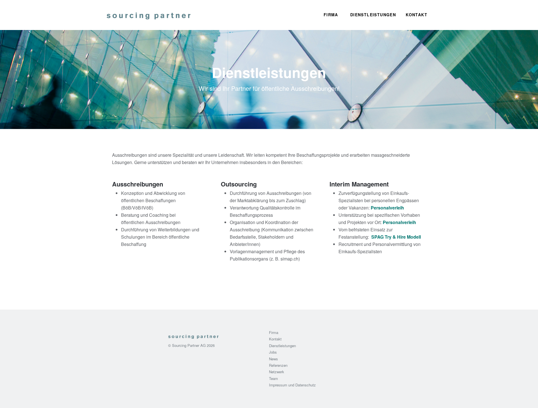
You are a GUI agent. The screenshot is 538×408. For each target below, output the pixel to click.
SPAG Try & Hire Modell (395, 237)
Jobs (273, 352)
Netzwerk (276, 371)
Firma (331, 14)
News (273, 358)
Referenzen (278, 365)
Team (273, 378)
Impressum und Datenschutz (292, 385)
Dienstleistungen (373, 14)
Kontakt (416, 14)
